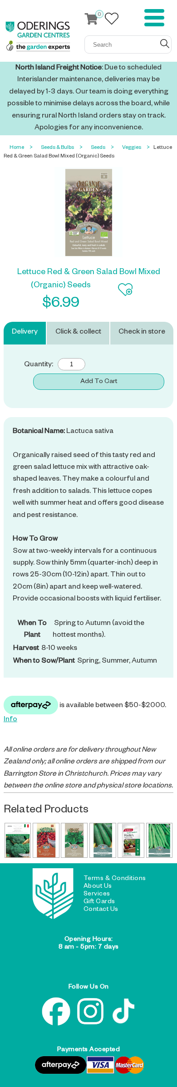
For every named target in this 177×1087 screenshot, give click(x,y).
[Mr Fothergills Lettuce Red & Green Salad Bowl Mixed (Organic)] (88, 213)
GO (164, 43)
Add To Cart (98, 382)
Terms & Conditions (115, 879)
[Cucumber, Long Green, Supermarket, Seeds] (103, 840)
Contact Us (101, 910)
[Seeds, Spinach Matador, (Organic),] (74, 840)
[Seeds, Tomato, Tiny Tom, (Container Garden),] (46, 840)
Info (10, 720)
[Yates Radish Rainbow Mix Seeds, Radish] (131, 840)
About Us (98, 886)
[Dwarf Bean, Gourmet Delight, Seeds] (159, 840)
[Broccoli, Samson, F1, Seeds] (18, 840)
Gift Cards (99, 902)
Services (97, 894)
